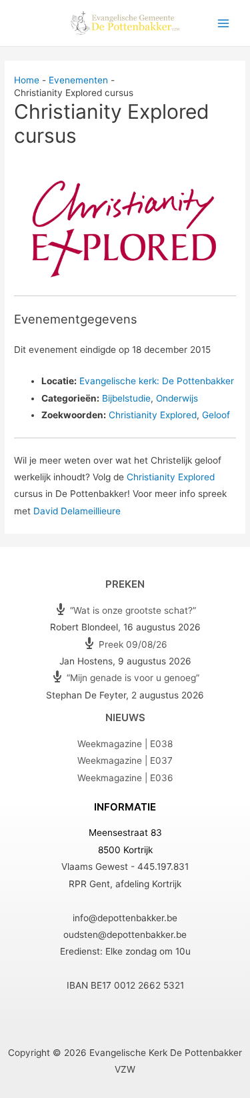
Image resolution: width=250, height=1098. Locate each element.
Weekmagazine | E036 (125, 777)
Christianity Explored (153, 415)
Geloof (216, 415)
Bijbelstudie (126, 398)
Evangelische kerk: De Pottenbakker (156, 381)
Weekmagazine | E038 (125, 743)
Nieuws (125, 717)
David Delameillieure (77, 511)
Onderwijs (177, 398)
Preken (125, 584)
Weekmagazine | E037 (125, 760)
